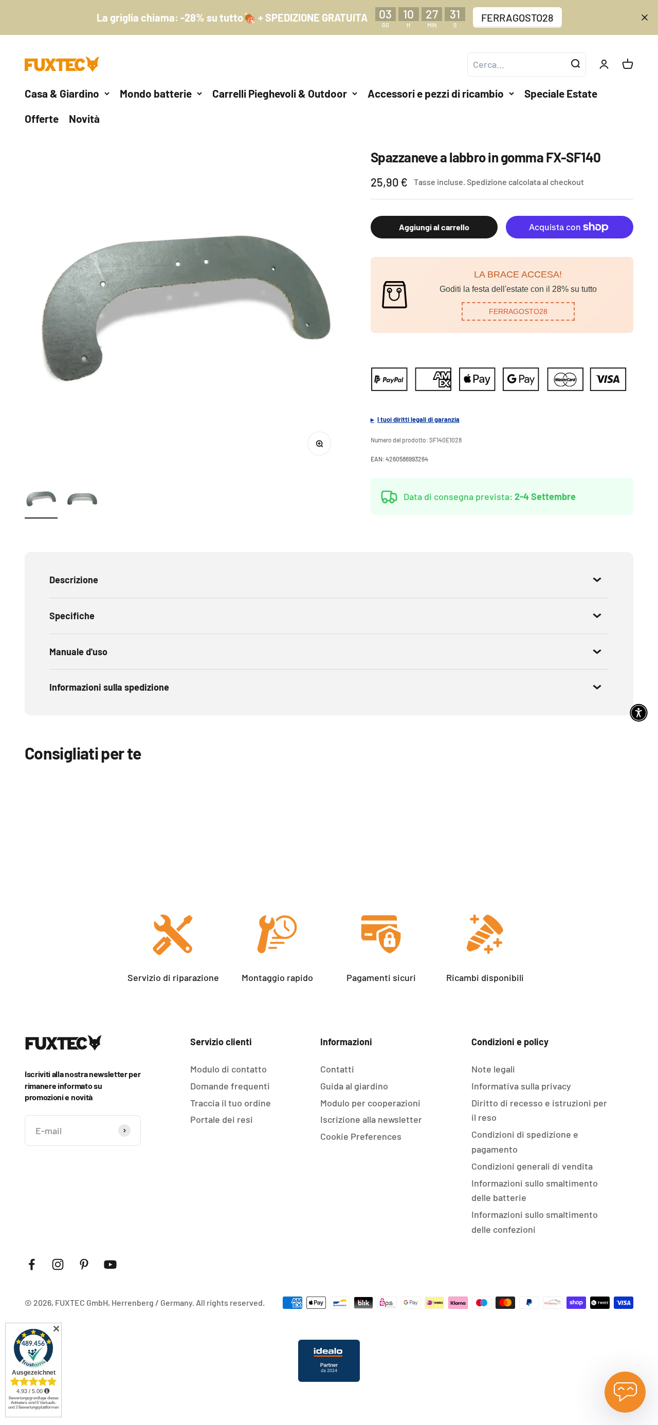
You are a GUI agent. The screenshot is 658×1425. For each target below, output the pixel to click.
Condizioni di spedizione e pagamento (524, 1141)
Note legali (493, 1069)
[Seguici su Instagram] (58, 1264)
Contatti (337, 1069)
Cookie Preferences (360, 1136)
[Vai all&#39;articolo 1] (41, 501)
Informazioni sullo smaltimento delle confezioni (534, 1222)
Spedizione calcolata (504, 182)
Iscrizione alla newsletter (371, 1119)
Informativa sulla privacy (521, 1085)
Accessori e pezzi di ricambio (436, 93)
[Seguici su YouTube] (110, 1264)
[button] (518, 311)
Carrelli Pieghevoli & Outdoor (279, 93)
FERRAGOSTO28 (517, 17)
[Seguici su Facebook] (32, 1264)
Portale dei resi (221, 1119)
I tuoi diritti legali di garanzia (418, 419)
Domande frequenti (230, 1085)
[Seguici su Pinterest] (84, 1264)
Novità (84, 118)
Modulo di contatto (228, 1069)
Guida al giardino (354, 1085)
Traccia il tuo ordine (230, 1102)
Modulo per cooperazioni (370, 1102)
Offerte (42, 118)
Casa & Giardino (62, 93)
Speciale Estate (560, 93)
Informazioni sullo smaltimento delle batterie (534, 1190)
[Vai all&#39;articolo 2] (82, 501)
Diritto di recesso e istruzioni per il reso (539, 1110)
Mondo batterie (156, 93)
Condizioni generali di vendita (532, 1166)
